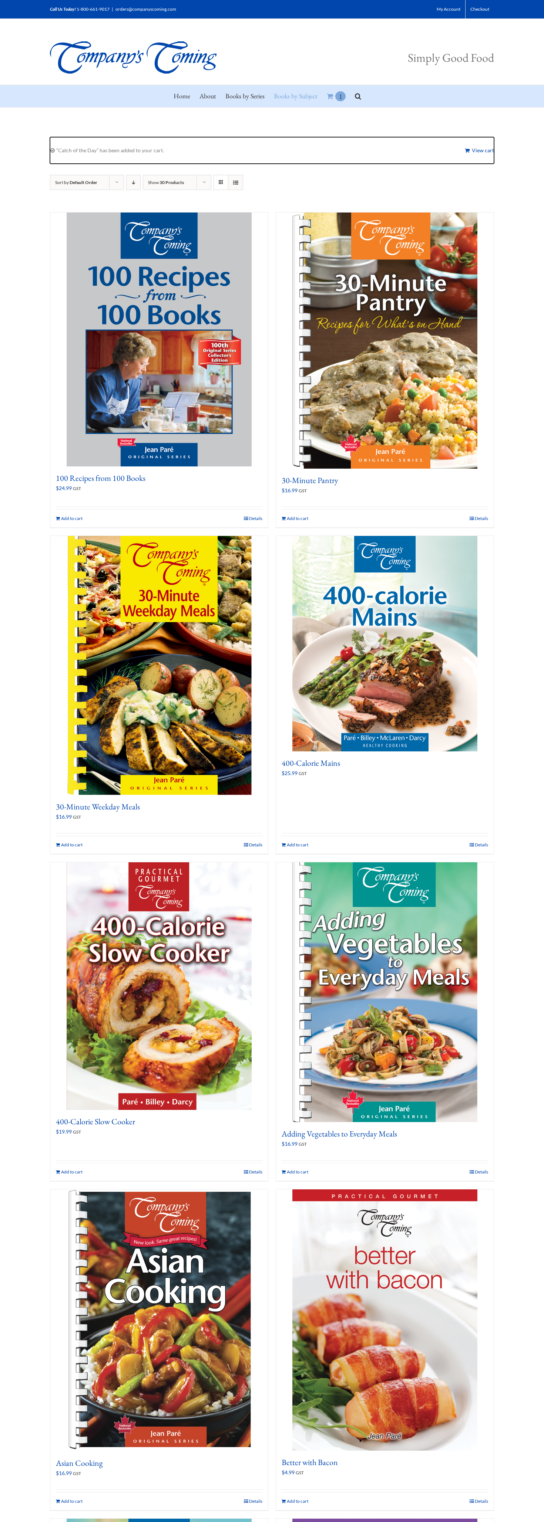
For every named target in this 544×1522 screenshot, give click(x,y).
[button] (358, 96)
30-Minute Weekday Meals (98, 806)
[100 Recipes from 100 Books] (159, 339)
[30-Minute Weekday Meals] (159, 665)
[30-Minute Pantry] (385, 341)
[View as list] (235, 182)
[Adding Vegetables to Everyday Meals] (385, 992)
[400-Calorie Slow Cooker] (159, 986)
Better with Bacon (310, 1462)
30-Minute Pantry (310, 480)
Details (255, 518)
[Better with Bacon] (385, 1320)
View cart (483, 150)
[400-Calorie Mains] (385, 643)
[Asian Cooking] (159, 1320)
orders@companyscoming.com (145, 9)
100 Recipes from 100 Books (100, 478)
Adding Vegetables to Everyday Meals (339, 1133)
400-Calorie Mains (311, 763)
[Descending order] (133, 182)
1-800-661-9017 (93, 9)
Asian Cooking (79, 1463)
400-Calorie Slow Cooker (95, 1121)
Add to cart (72, 518)
